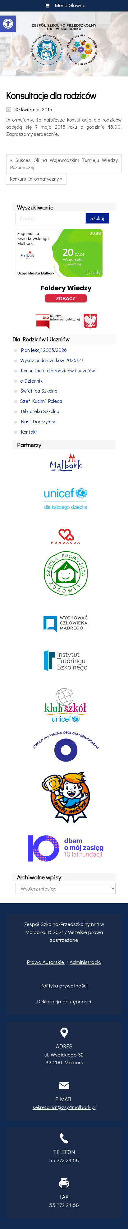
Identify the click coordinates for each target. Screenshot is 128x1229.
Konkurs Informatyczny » (36, 178)
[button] (8, 24)
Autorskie (54, 961)
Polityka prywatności (64, 985)
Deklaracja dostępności (64, 1001)
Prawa (35, 961)
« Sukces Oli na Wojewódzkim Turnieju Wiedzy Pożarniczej (64, 163)
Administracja (85, 961)
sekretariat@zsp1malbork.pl (64, 1107)
